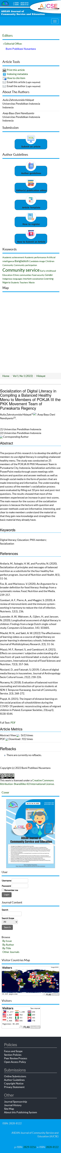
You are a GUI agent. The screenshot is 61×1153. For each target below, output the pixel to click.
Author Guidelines (14, 1079)
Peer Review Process (15, 1058)
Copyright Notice (13, 1083)
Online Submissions (15, 1076)
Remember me (11, 890)
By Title (6, 948)
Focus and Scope (13, 1051)
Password (6, 886)
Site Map (9, 1108)
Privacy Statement (14, 1087)
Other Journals (10, 951)
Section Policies (12, 1054)
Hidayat (40, 375)
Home (5, 375)
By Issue (7, 940)
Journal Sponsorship (15, 1101)
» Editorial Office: (12, 43)
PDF (13, 722)
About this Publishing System (20, 1112)
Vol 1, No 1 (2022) (23, 375)
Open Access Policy (15, 1061)
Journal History (12, 1105)
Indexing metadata (17, 73)
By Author (8, 944)
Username (6, 880)
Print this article (16, 69)
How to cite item (16, 78)
